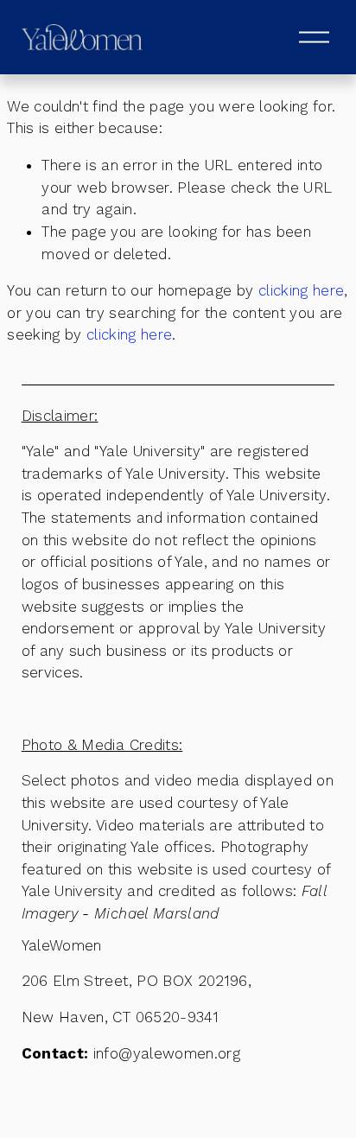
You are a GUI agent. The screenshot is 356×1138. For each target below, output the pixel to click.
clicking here (301, 290)
